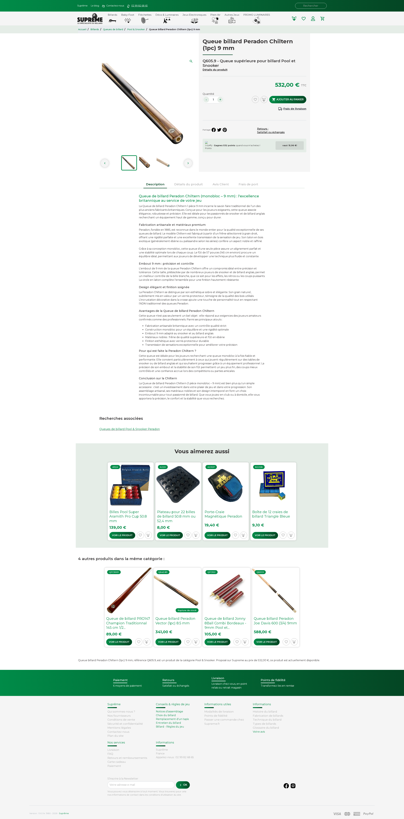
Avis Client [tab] (221, 184)
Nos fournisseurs (119, 715)
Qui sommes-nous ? (121, 711)
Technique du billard (267, 719)
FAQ (110, 753)
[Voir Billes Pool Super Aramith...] (130, 501)
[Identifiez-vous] (313, 19)
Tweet (219, 129)
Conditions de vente (121, 719)
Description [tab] (155, 184)
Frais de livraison (294, 108)
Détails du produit (215, 69)
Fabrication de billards (268, 715)
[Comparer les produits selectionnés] (294, 19)
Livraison (113, 749)
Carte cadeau (116, 761)
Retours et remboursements (127, 757)
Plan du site (115, 735)
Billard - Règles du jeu (170, 726)
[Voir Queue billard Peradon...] (177, 607)
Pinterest (224, 129)
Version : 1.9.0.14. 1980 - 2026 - (49, 813)
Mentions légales (119, 727)
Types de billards (264, 723)
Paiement (114, 765)
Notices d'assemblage (169, 711)
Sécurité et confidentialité (125, 723)
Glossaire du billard (266, 727)
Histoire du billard (265, 711)
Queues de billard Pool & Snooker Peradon (129, 429)
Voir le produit (122, 535)
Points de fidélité (215, 715)
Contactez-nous (118, 731)
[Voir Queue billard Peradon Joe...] (275, 607)
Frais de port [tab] (248, 184)
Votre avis (259, 731)
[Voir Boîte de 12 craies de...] (273, 501)
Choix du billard (166, 715)
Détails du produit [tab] (188, 184)
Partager (213, 129)
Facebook (286, 786)
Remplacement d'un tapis (172, 719)
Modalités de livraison (219, 711)
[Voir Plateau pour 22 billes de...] (178, 501)
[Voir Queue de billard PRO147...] (128, 607)
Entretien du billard (168, 722)
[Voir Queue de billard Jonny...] (226, 607)
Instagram (293, 786)
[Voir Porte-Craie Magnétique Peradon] (226, 501)
